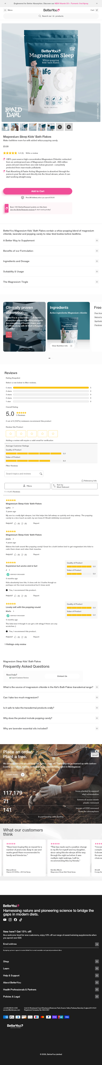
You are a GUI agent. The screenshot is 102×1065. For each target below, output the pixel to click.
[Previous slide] (5, 3)
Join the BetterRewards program (22, 210)
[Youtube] (4, 919)
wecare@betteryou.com (11, 1010)
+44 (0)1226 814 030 (10, 1008)
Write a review (32, 153)
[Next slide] (97, 3)
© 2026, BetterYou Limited (51, 1054)
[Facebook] (15, 919)
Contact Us (62, 676)
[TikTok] (20, 919)
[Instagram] (10, 919)
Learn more (12, 774)
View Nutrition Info (60, 346)
